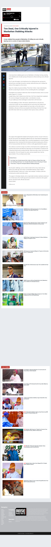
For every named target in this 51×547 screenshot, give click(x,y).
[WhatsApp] (10, 186)
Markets (10, 521)
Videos (2, 521)
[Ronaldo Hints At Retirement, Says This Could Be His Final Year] (12, 264)
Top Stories (5, 367)
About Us (10, 512)
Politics (2, 515)
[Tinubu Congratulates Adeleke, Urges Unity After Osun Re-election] (12, 397)
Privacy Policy (11, 515)
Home (2, 509)
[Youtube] (11, 186)
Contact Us (11, 514)
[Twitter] (9, 186)
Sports (2, 518)
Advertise (10, 513)
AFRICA (2, 513)
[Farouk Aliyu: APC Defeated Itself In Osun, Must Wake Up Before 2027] (12, 383)
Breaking (2, 510)
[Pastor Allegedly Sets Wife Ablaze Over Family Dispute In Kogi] (12, 194)
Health (2, 520)
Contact (2, 523)
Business (3, 514)
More (2, 524)
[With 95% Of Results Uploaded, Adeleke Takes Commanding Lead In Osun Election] (12, 445)
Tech (2, 519)
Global (6, 35)
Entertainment (3, 516)
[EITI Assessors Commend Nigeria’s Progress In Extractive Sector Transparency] (12, 250)
